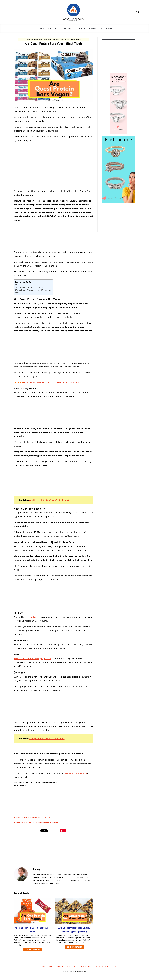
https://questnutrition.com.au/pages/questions (32, 817)
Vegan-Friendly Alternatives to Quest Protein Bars (33, 290)
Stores (80, 28)
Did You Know (105, 28)
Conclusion (20, 292)
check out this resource (75, 773)
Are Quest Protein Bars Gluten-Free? (47, 738)
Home (43, 966)
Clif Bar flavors (32, 617)
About (50, 966)
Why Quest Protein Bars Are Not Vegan (29, 287)
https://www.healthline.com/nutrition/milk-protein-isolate (36, 822)
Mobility (51, 28)
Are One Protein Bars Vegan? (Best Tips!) (49, 500)
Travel (40, 28)
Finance (96, 966)
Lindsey (36, 869)
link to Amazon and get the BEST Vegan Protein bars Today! (51, 382)
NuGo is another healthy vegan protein (32, 658)
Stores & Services (109, 966)
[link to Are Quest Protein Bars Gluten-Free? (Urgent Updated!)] (74, 911)
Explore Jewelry (66, 28)
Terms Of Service (84, 966)
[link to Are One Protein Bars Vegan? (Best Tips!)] (32, 911)
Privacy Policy (70, 966)
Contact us (59, 966)
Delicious (92, 28)
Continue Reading (32, 949)
